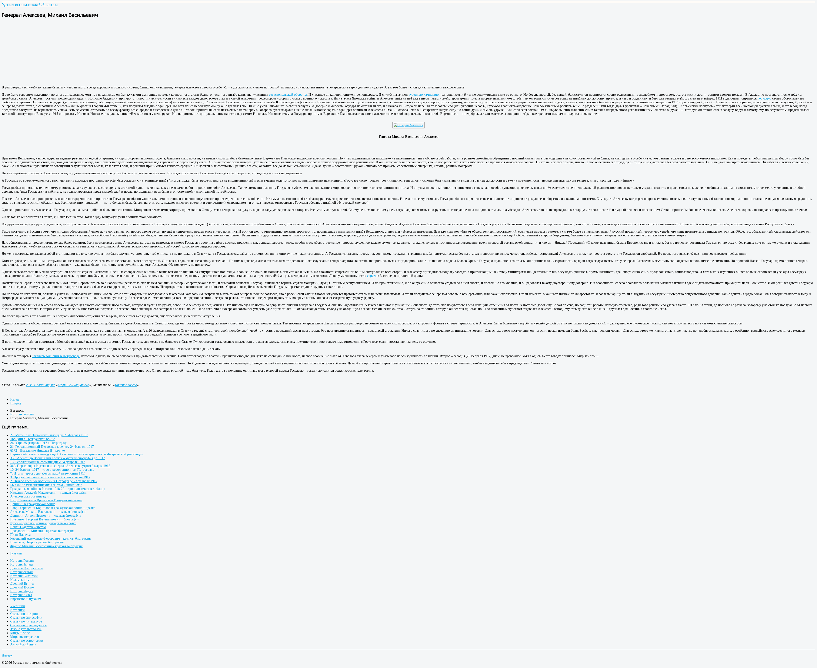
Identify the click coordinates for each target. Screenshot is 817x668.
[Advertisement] (129, 52)
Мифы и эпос (20, 633)
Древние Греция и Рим (26, 568)
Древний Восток (22, 587)
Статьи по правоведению (28, 625)
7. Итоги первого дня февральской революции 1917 (48, 473)
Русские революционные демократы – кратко (43, 523)
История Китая (21, 595)
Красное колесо (126, 385)
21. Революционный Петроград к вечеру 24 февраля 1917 (52, 446)
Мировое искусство (24, 636)
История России (22, 560)
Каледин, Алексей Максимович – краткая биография (48, 492)
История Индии (21, 591)
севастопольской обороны (288, 94)
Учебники (17, 606)
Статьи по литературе (26, 621)
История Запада (21, 564)
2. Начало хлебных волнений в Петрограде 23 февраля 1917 (53, 481)
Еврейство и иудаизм (25, 599)
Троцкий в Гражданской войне (32, 439)
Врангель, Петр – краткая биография (37, 542)
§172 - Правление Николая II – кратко (37, 450)
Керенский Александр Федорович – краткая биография (50, 538)
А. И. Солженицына (40, 385)
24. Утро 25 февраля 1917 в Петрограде (38, 443)
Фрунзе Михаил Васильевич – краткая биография (46, 546)
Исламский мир (21, 579)
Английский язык (23, 644)
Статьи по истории (24, 613)
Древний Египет (22, 583)
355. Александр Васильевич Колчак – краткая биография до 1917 (57, 458)
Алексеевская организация (29, 496)
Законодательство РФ (25, 629)
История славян (21, 572)
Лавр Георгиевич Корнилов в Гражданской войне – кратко (52, 508)
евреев (372, 275)
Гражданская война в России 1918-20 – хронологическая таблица (57, 488)
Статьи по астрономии (26, 640)
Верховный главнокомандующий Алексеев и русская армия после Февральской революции (77, 454)
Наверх (7, 655)
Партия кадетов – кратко (28, 527)
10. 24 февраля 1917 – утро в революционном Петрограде (52, 469)
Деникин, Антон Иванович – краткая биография (45, 515)
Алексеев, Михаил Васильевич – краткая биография (48, 511)
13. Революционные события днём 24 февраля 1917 (47, 462)
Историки (17, 610)
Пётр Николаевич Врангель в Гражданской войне (46, 500)
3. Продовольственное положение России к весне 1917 (50, 477)
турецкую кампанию (423, 94)
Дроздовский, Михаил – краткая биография (42, 531)
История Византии (24, 576)
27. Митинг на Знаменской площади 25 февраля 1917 (49, 435)
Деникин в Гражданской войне (32, 504)
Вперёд (15, 403)
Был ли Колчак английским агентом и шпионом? (46, 485)
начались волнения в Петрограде (56, 356)
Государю (764, 98)
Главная (16, 553)
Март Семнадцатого (73, 385)
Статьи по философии (26, 617)
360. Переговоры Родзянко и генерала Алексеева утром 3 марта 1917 (60, 466)
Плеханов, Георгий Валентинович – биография (44, 519)
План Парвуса (20, 534)
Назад (14, 399)
